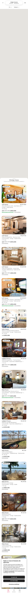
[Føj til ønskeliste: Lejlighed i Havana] (24, 340)
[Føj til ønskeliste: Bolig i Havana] (24, 372)
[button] (3, 210)
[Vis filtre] (25, 2)
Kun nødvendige (14, 580)
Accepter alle (14, 577)
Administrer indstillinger (14, 584)
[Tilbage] (3, 2)
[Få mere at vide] (23, 181)
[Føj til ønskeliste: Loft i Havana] (24, 186)
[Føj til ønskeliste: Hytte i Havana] (24, 311)
